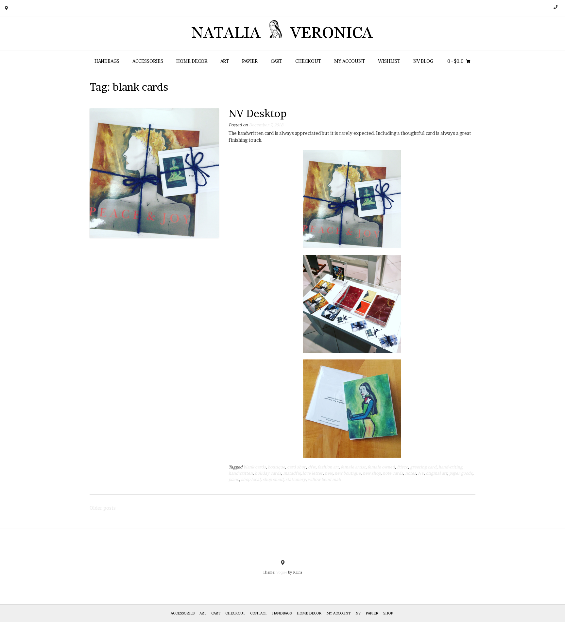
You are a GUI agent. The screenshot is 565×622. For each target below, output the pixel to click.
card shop (296, 467)
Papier (250, 61)
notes (410, 473)
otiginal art (436, 473)
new (329, 473)
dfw (312, 467)
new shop (372, 473)
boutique (276, 467)
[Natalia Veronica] (282, 33)
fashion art (328, 467)
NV (421, 473)
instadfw (291, 473)
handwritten (241, 473)
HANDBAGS (106, 61)
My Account (349, 61)
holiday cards (268, 473)
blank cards (255, 467)
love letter (312, 473)
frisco (402, 467)
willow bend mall (324, 479)
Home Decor (191, 61)
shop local (251, 479)
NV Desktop (258, 113)
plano (234, 479)
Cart (276, 61)
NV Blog (423, 61)
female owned (381, 467)
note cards (393, 473)
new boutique (347, 473)
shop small (273, 479)
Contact (258, 613)
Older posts (103, 508)
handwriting (450, 467)
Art (224, 61)
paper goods (460, 473)
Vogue (281, 572)
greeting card (423, 467)
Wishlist (389, 61)
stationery (295, 479)
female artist (353, 467)
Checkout (308, 61)
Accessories (147, 61)
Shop (388, 613)
